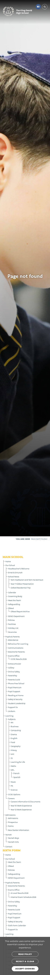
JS (12, 758)
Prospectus (13, 822)
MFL (12, 770)
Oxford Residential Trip (21, 588)
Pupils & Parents (12, 636)
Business (14, 726)
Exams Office (13, 656)
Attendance (13, 640)
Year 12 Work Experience (21, 809)
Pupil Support (14, 691)
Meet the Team (14, 600)
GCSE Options (14, 794)
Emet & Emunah (15, 572)
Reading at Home (15, 695)
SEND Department (16, 616)
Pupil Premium (14, 687)
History (14, 750)
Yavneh (8, 834)
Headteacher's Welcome (18, 568)
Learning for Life (18, 762)
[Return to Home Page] (17, 11)
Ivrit (12, 754)
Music (13, 782)
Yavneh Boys (13, 838)
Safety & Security (15, 699)
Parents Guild (14, 679)
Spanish (16, 777)
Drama (14, 734)
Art (12, 722)
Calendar (12, 592)
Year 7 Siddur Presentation (22, 584)
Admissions (10, 815)
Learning (9, 716)
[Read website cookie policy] (25, 954)
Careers (11, 798)
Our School (10, 565)
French (16, 773)
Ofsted (11, 608)
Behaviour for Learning (18, 644)
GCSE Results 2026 (19, 659)
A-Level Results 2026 (19, 893)
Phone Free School (16, 683)
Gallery (11, 667)
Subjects (11, 719)
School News (13, 576)
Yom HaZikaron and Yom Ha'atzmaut (27, 580)
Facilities (12, 624)
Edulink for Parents (16, 652)
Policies (11, 620)
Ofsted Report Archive (20, 611)
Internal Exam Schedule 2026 (23, 897)
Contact (8, 846)
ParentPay (12, 675)
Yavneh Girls (13, 842)
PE (12, 786)
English (14, 738)
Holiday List (13, 628)
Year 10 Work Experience (21, 805)
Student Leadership (16, 703)
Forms (10, 826)
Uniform (11, 711)
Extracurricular (14, 664)
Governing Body (15, 596)
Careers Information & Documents (25, 801)
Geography (15, 746)
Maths (13, 766)
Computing (16, 730)
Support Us (13, 707)
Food (13, 742)
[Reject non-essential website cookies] (25, 961)
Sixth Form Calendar (17, 925)
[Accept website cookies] (25, 968)
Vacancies (12, 632)
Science (14, 790)
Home (8, 561)
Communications (15, 648)
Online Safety (14, 671)
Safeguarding (14, 604)
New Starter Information (18, 830)
